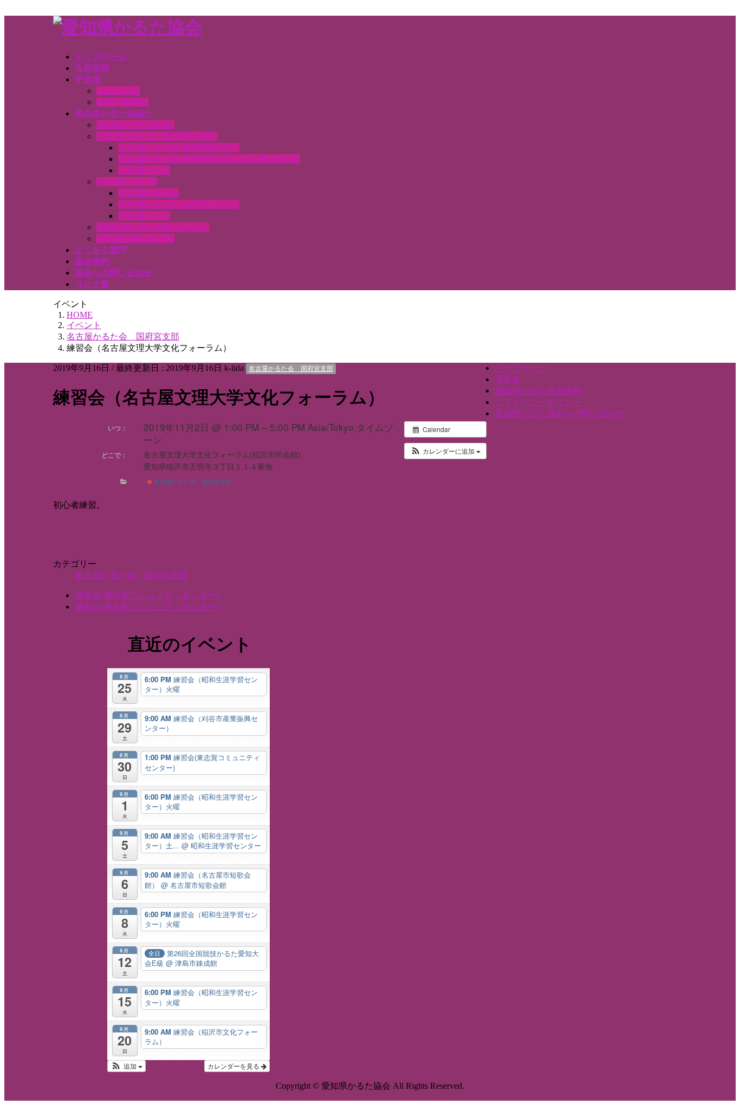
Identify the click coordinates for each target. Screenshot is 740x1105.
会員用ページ (144, 170)
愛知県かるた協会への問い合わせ (560, 413)
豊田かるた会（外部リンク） (152, 227)
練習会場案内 (122, 102)
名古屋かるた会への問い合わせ (178, 204)
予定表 (508, 379)
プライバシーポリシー (538, 402)
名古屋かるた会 (126, 181)
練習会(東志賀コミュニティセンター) (147, 595)
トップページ (521, 367)
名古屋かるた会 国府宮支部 (291, 368)
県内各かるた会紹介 (135, 124)
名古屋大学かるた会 (135, 238)
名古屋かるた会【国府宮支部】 (157, 136)
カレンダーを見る (234, 1065)
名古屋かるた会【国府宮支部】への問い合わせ (209, 159)
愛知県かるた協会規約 (538, 390)
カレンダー (118, 90)
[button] (445, 451)
